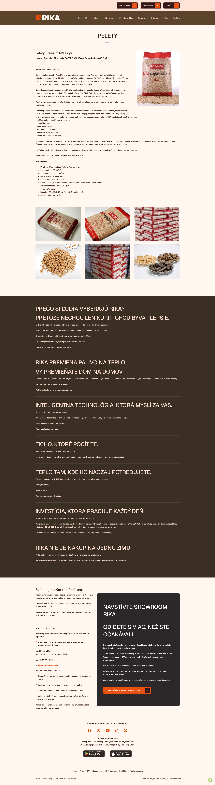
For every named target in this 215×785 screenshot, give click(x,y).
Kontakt (176, 18)
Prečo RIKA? (85, 771)
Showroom (148, 5)
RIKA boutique (111, 771)
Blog (166, 18)
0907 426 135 (124, 5)
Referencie (142, 18)
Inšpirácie (155, 18)
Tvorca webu (72, 779)
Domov (107, 42)
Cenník (169, 5)
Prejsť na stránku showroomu (124, 690)
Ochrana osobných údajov (44, 779)
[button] (158, 79)
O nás (74, 771)
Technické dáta (136, 771)
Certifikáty (123, 771)
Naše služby (97, 771)
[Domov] (47, 18)
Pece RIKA (82, 18)
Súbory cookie (61, 779)
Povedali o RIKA (126, 18)
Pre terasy (96, 18)
